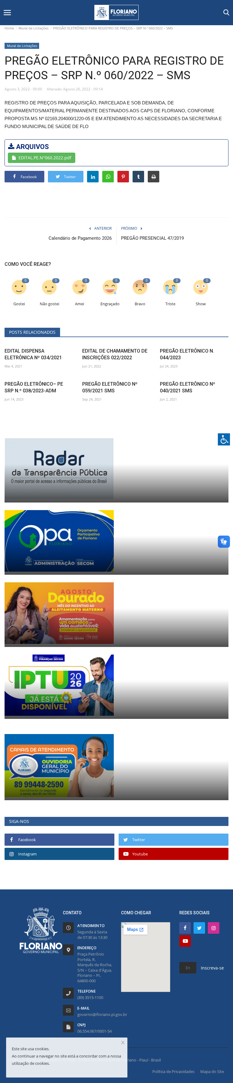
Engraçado (110, 303)
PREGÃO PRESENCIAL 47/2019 (152, 238)
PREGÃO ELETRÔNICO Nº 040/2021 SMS (187, 387)
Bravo (140, 303)
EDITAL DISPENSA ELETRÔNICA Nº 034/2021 (33, 354)
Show (201, 303)
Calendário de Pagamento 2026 (80, 238)
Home (9, 28)
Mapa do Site (212, 1071)
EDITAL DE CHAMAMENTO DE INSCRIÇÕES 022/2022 (114, 354)
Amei (79, 303)
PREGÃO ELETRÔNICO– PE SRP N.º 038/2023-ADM (34, 387)
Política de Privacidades (173, 1071)
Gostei (19, 303)
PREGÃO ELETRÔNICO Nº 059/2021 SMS (109, 387)
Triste (170, 303)
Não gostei (49, 303)
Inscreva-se (212, 968)
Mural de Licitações (34, 28)
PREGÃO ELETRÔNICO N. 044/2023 (187, 354)
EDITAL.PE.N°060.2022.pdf (45, 158)
